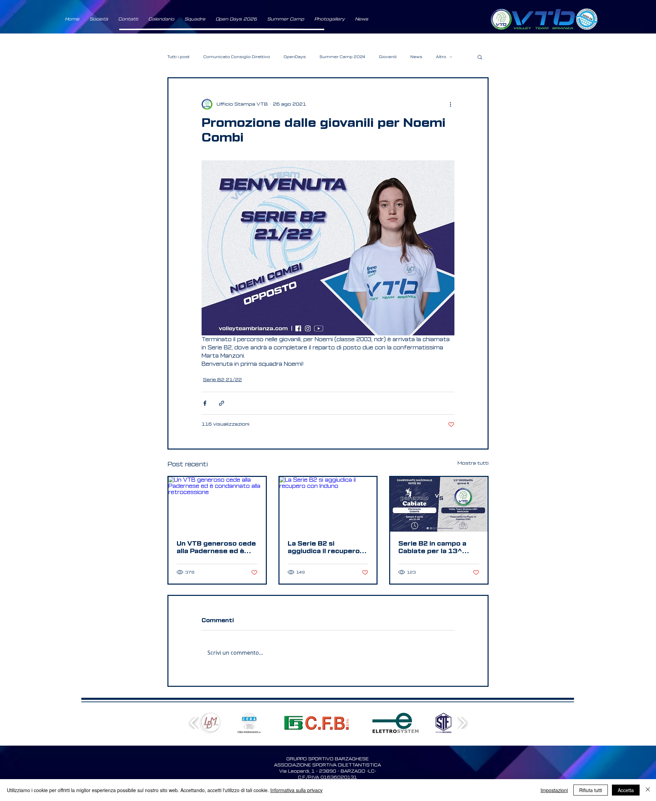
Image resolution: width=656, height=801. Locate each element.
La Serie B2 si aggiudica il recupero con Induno (324, 547)
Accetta (626, 790)
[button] (98, 19)
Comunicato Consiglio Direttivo (236, 57)
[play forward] (462, 723)
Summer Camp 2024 (342, 57)
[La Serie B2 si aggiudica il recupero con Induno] (328, 504)
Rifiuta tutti (590, 790)
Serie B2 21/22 (222, 379)
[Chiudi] (648, 790)
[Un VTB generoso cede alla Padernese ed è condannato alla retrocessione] (217, 504)
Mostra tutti (473, 463)
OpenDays (295, 57)
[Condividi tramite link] (221, 403)
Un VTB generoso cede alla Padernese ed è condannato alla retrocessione (216, 547)
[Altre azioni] (450, 104)
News (416, 57)
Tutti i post (178, 57)
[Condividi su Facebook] (205, 403)
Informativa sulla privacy (296, 790)
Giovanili (388, 57)
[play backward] (194, 723)
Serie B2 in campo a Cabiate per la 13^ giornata (432, 547)
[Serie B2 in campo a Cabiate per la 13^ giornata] (439, 504)
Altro (441, 57)
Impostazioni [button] (554, 790)
